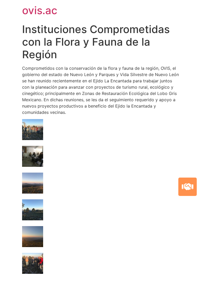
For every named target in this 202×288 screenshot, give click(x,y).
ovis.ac (39, 10)
